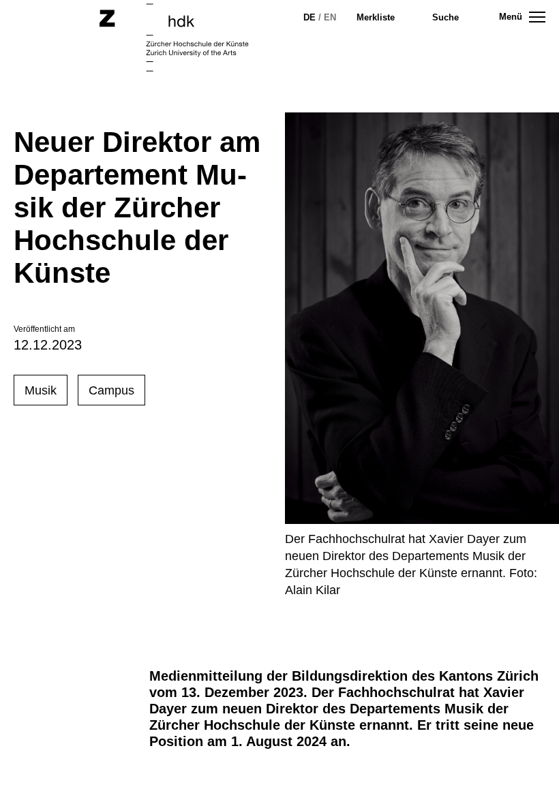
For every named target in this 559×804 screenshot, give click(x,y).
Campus (111, 390)
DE (309, 17)
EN (330, 17)
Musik (41, 390)
